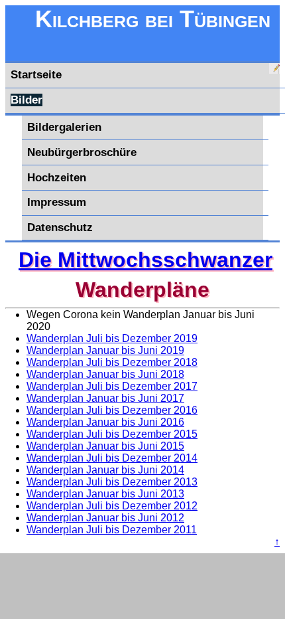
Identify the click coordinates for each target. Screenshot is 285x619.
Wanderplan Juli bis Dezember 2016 (112, 410)
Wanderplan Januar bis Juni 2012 (105, 517)
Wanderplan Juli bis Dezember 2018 (112, 362)
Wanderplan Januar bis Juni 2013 (105, 493)
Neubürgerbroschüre (82, 152)
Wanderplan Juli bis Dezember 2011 (112, 529)
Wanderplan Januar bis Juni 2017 (105, 398)
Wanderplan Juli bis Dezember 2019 (112, 338)
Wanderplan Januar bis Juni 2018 (105, 374)
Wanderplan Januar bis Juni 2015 (105, 446)
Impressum (56, 202)
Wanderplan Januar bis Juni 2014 (105, 470)
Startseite (36, 74)
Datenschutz (60, 227)
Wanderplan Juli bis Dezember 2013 (112, 481)
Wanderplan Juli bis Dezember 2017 (112, 386)
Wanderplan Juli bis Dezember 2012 (112, 505)
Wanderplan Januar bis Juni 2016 (105, 422)
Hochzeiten (56, 177)
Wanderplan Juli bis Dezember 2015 (112, 434)
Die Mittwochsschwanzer (145, 260)
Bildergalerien (64, 127)
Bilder (26, 100)
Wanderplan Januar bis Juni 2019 (105, 350)
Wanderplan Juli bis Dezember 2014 (112, 458)
